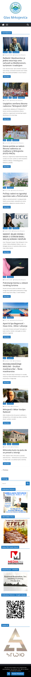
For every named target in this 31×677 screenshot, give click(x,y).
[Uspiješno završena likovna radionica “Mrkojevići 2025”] (15, 90)
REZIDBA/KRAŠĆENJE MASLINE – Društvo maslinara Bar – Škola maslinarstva (12, 368)
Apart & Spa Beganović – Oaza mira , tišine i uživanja (15, 324)
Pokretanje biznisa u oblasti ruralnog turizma (15, 284)
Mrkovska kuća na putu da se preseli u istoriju (15, 451)
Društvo (5, 52)
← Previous (4, 470)
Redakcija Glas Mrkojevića (20, 55)
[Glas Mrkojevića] (3, 25)
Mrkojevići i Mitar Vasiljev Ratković (14, 410)
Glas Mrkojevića (15, 17)
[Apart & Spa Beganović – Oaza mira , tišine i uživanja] (15, 310)
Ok (8, 673)
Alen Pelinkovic (17, 361)
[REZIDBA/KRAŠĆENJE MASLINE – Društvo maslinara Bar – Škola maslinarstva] (15, 350)
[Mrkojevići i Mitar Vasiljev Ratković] (15, 396)
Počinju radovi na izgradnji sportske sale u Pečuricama (15, 194)
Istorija (9, 444)
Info (10, 52)
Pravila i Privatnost (17, 673)
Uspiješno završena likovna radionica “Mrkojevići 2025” (15, 104)
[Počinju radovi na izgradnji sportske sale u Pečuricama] (15, 180)
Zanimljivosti (16, 52)
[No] (29, 671)
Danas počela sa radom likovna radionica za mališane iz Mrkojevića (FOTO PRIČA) (13, 150)
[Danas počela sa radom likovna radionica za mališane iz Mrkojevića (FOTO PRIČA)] (15, 132)
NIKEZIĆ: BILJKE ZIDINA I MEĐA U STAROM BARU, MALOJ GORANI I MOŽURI (14, 236)
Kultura (15, 97)
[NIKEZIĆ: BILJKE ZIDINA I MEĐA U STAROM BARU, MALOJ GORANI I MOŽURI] (15, 220)
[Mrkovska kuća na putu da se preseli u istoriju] (15, 436)
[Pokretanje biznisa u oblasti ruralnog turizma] (15, 267)
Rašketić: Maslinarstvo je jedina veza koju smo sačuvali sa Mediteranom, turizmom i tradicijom (14, 62)
